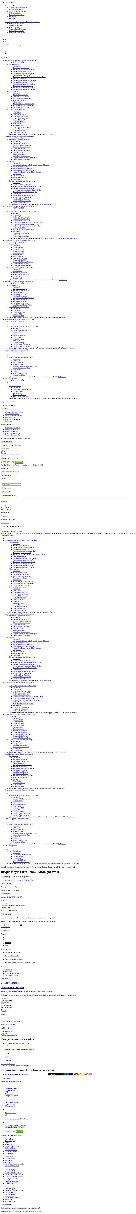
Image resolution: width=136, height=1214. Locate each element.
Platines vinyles (14, 64)
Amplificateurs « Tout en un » (22, 294)
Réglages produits (14, 13)
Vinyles (11, 161)
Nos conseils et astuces (16, 9)
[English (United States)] (5, 39)
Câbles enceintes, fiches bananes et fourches (26, 226)
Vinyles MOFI (17, 179)
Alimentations (17, 102)
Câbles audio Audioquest (20, 235)
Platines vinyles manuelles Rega (23, 86)
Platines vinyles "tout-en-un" (22, 75)
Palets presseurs (18, 152)
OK (21, 925)
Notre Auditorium (10, 1201)
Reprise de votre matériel (16, 15)
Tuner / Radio (17, 337)
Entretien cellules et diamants (22, 145)
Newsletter (12, 18)
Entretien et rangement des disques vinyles (22, 181)
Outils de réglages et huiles (21, 156)
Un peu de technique (11, 1182)
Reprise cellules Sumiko (16, 31)
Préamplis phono (14, 91)
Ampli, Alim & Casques (12, 1146)
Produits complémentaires (13, 973)
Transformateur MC (11, 1183)
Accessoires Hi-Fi (18, 364)
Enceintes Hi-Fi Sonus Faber (22, 265)
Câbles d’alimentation (19, 228)
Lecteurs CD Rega (18, 343)
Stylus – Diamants (18, 125)
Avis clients (8, 971)
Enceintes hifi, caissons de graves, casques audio (20, 240)
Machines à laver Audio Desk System (24, 195)
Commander (5, 523)
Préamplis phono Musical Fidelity (23, 105)
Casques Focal (17, 276)
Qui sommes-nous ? (11, 2)
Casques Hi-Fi (17, 271)
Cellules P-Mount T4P (20, 114)
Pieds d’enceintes (18, 256)
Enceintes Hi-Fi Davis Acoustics (23, 262)
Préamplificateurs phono (20, 95)
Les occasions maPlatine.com (22, 389)
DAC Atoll (16, 341)
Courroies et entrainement (21, 143)
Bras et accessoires (18, 154)
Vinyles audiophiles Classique (22, 168)
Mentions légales (10, 1189)
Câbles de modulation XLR (21, 220)
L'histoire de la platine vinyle (14, 1176)
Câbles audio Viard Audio (21, 237)
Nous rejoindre (9, 1196)
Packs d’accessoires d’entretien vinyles (25, 192)
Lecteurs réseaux (18, 332)
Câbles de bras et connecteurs (22, 217)
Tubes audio (16, 369)
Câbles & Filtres (10, 1148)
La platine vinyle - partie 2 (13, 1171)
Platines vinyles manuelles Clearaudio (24, 80)
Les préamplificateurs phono (14, 1174)
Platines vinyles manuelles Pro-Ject (24, 84)
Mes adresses (9, 1162)
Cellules (7, 1142)
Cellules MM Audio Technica (22, 127)
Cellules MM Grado (19, 131)
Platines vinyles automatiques (22, 71)
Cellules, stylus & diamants (17, 109)
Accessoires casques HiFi (21, 274)
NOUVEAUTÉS (18, 62)
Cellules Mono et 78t (19, 120)
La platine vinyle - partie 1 (13, 1173)
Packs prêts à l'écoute (19, 78)
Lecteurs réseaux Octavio (21, 346)
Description (8, 970)
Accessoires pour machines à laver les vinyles (27, 186)
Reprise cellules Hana (15, 25)
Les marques (9, 1153)
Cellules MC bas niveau (20, 116)
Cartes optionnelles (19, 312)
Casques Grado (17, 278)
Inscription (4, 501)
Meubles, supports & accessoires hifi (16, 350)
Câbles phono (17, 215)
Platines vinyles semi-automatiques (24, 69)
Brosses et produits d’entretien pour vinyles (26, 188)
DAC (14, 334)
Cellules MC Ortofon (19, 132)
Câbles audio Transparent (21, 233)
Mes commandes (10, 1158)
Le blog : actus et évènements (18, 7)
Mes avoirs (8, 1160)
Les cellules (8, 1180)
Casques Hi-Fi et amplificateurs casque (21, 267)
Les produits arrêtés (11, 1151)
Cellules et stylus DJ (19, 122)
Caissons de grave (18, 253)
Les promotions (18, 393)
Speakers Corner (32, 995)
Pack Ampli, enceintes (20, 258)
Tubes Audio (17, 310)
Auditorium (12, 16)
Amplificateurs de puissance (21, 290)
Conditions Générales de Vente (14, 1190)
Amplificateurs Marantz (20, 301)
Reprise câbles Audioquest (17, 32)
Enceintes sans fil (18, 251)
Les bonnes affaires (11, 1150)
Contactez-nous (6, 475)
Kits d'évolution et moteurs (21, 147)
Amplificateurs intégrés (20, 289)
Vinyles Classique (18, 175)
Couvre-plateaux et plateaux (21, 150)
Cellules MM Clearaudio (20, 129)
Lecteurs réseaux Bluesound (21, 344)
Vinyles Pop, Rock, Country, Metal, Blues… (27, 172)
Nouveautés (16, 66)
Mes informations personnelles (14, 1164)
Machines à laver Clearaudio (22, 197)
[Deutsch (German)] (5, 41)
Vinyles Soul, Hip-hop (20, 177)
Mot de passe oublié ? (9, 495)
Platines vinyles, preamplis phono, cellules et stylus (21, 60)
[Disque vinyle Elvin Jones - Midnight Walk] (19, 880)
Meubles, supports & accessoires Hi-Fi (21, 357)
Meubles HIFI (17, 314)
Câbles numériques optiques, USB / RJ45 (26, 224)
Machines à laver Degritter (21, 199)
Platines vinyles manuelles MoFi (23, 82)
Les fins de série (18, 391)
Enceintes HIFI (13, 244)
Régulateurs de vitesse (20, 100)
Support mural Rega (19, 375)
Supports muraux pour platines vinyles (25, 157)
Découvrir (8, 1060)
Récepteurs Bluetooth (19, 335)
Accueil (3, 867)
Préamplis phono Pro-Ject (21, 107)
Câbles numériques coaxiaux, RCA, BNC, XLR (28, 222)
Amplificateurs (13, 285)
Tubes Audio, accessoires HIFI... (19, 307)
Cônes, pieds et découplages (21, 159)
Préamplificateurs (18, 292)
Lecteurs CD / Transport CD (22, 330)
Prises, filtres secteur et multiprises (23, 229)
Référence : (4, 911)
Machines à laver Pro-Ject (21, 202)
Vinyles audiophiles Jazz (20, 166)
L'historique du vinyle (12, 1178)
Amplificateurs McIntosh (20, 303)
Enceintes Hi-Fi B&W (20, 260)
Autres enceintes (18, 255)
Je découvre (51, 134)
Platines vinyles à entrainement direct (24, 73)
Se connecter (7, 492)
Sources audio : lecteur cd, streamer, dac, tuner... (20, 319)
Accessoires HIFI (18, 316)
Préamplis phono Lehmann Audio (23, 104)
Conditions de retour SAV (13, 1198)
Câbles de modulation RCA (21, 219)
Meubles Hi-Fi (17, 361)
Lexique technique (6, 1031)
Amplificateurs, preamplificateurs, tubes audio (19, 281)
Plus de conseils (6, 1078)
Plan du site (8, 1199)
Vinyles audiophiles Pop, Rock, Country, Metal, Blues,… (31, 165)
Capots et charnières (19, 149)
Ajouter (8, 1057)
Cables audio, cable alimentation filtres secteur (19, 206)
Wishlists (5, 930)
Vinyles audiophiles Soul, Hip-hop (23, 170)
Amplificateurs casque (20, 272)
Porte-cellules (17, 123)
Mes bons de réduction (12, 1166)
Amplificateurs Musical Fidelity (23, 305)
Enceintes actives (18, 249)
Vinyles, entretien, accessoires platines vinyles (19, 136)
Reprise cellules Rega (15, 27)
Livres (15, 371)
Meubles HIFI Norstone (20, 373)
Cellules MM (17, 113)
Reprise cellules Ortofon (16, 23)
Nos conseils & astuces (12, 975)
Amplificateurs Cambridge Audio (23, 298)
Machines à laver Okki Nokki (22, 201)
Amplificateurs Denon (20, 299)
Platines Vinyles (10, 1141)
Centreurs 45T (17, 193)
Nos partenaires (10, 1194)
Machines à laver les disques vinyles (24, 184)
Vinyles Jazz (17, 174)
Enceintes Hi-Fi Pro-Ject (20, 263)
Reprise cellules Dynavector (17, 29)
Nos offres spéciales (11, 378)
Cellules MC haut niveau (20, 118)
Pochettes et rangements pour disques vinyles (27, 190)
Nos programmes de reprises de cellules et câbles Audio (22, 22)
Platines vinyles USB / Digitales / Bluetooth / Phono (29, 77)
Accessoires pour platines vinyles (19, 140)
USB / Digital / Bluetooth (21, 96)
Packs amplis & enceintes (21, 396)
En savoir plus (5, 894)
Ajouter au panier (6, 914)
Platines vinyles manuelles (21, 68)
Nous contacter (5, 927)
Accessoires (8, 1144)
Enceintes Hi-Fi (18, 247)
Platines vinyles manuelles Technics (24, 87)
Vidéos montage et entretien (17, 11)
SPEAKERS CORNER (14, 897)
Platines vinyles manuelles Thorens (24, 89)
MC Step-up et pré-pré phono (22, 98)
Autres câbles (17, 231)
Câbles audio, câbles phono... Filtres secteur (22, 211)
